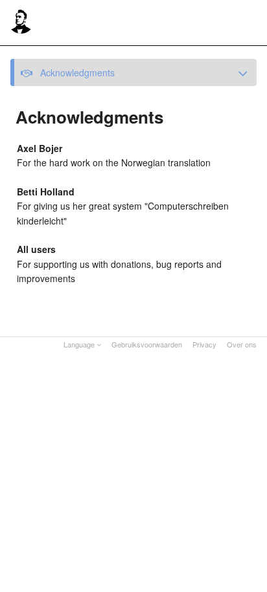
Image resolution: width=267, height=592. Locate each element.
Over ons (242, 344)
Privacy (204, 344)
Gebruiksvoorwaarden (146, 344)
